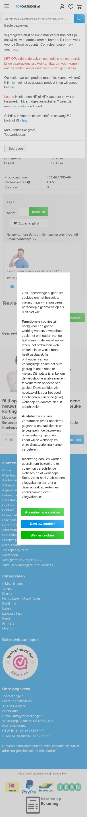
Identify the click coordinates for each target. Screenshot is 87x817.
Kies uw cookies (42, 524)
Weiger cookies (42, 535)
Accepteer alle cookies (42, 512)
